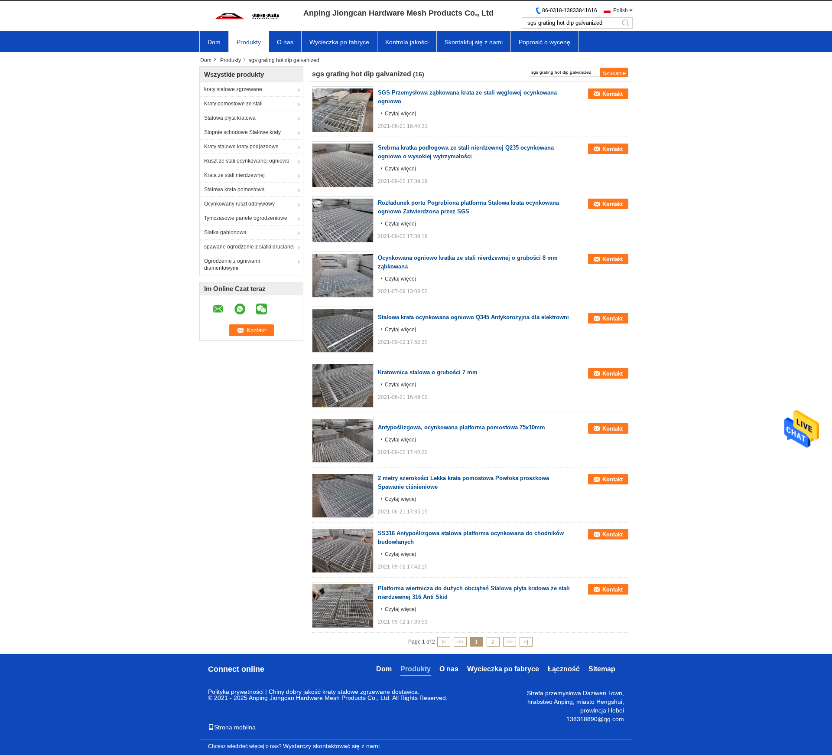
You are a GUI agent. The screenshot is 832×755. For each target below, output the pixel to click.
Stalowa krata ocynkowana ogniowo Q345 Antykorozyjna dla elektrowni (473, 317)
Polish (620, 10)
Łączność (564, 669)
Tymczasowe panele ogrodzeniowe (245, 218)
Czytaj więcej (400, 114)
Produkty (249, 42)
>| (526, 642)
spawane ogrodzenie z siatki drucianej (249, 247)
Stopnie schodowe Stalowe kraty (242, 132)
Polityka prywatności (235, 691)
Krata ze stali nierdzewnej (234, 175)
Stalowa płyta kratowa (230, 118)
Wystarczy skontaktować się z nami (331, 745)
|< (444, 642)
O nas (285, 42)
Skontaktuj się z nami (474, 42)
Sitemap (601, 669)
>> (510, 642)
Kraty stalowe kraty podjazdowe (241, 147)
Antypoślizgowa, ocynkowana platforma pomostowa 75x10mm (461, 427)
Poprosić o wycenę (544, 42)
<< (460, 642)
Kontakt (612, 94)
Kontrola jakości (407, 42)
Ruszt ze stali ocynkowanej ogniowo (246, 161)
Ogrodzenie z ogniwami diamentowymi (232, 264)
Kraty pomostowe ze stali (233, 104)
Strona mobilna (235, 727)
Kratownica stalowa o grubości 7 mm (428, 372)
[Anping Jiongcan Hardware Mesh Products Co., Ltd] (247, 16)
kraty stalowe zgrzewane (233, 89)
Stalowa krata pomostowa (234, 189)
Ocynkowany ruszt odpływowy (239, 204)
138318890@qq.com (595, 719)
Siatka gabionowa (225, 232)
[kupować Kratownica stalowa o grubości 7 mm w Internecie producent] (342, 385)
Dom (214, 42)
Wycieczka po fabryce (339, 42)
